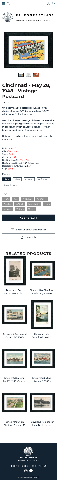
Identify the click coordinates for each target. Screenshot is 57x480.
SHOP (13, 466)
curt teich (41, 199)
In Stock (19, 204)
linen (47, 204)
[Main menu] (3, 3)
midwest (8, 209)
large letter (34, 204)
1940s (6, 199)
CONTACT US (39, 466)
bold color (27, 199)
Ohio (11, 154)
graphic (7, 204)
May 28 (12, 148)
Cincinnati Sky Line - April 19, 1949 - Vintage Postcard (15, 381)
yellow (31, 209)
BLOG (24, 466)
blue (15, 199)
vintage (20, 209)
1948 (10, 169)
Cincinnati (12, 151)
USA (14, 157)
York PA (24, 160)
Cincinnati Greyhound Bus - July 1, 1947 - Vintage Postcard (15, 337)
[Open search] (8, 3)
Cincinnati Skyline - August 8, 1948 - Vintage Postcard (42, 381)
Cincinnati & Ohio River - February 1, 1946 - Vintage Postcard (42, 293)
